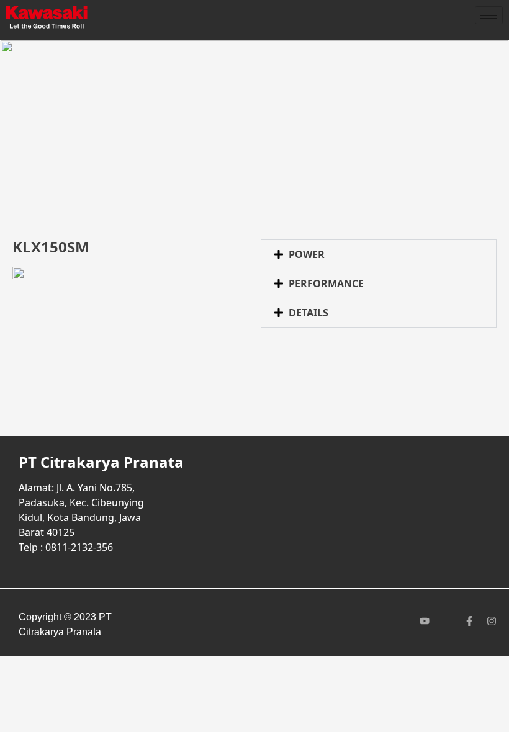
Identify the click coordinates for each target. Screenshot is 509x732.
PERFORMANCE (326, 283)
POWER (307, 254)
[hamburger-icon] (489, 15)
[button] (378, 254)
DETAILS (308, 312)
